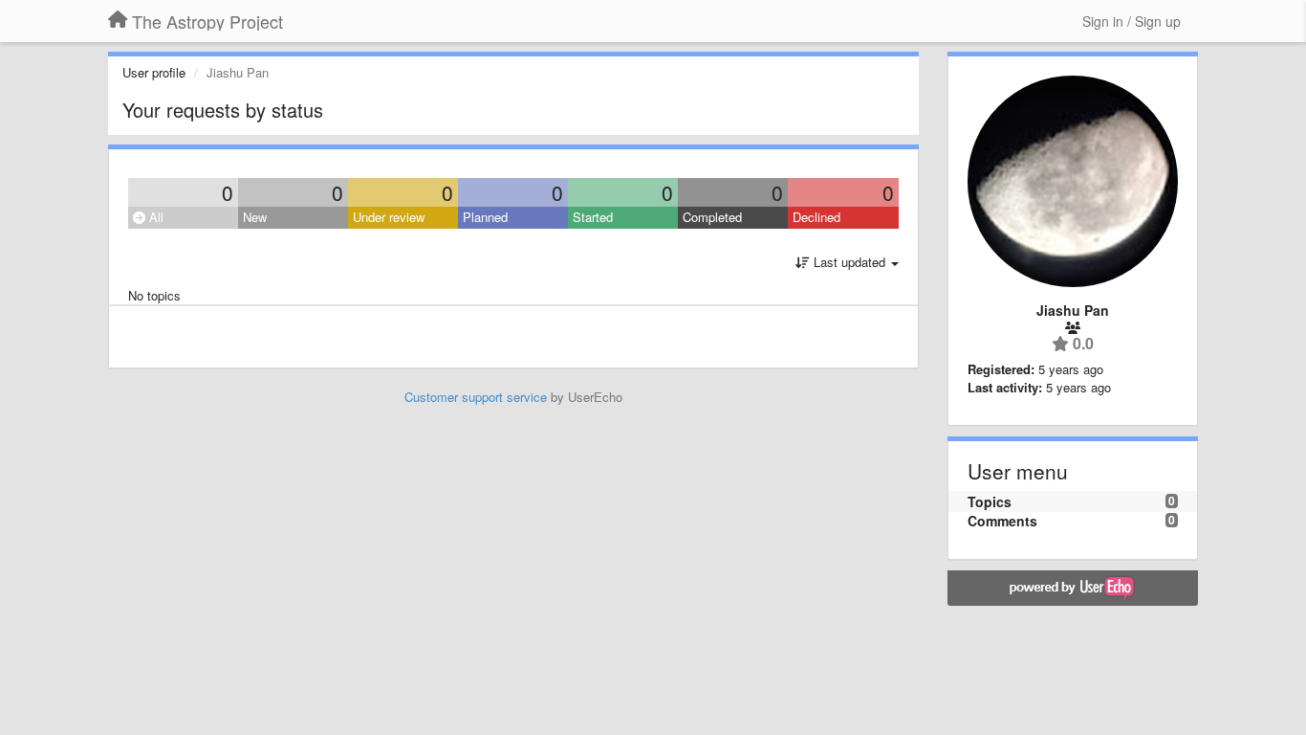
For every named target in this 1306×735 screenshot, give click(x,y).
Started (593, 217)
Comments (1002, 520)
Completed (712, 217)
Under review (388, 217)
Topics (990, 501)
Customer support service (475, 397)
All (154, 217)
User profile (153, 72)
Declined (816, 217)
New (255, 217)
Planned (485, 217)
